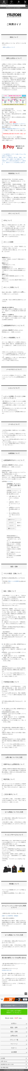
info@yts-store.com (6, 970)
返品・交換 (14, 1031)
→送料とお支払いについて (8, 47)
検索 (27, 6)
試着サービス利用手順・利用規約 (10, 915)
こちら (9, 481)
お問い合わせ (4, 1061)
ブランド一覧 (14, 1040)
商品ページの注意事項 (13, 581)
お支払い (14, 1023)
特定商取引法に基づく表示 (7, 1064)
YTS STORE (4, 3)
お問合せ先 (14, 1035)
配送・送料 (14, 1027)
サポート (14, 1048)
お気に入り (11, 3)
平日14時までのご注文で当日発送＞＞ (14, 7)
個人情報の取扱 (4, 1067)
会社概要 (14, 1052)
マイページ (19, 3)
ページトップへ (26, 993)
